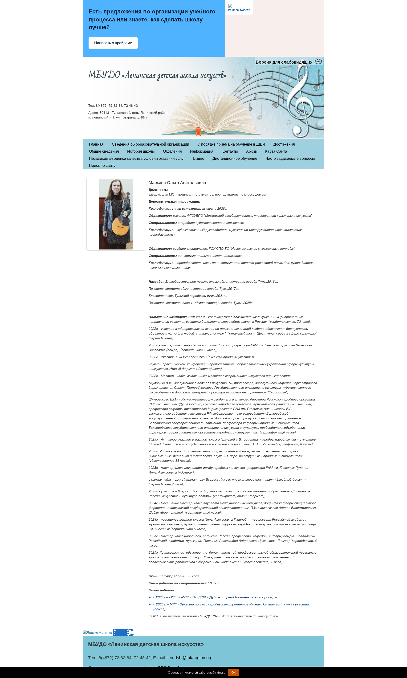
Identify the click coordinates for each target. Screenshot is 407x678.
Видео (198, 158)
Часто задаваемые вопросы (290, 158)
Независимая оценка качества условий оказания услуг (137, 158)
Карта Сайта (276, 151)
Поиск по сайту (102, 165)
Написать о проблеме (113, 43)
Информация (201, 151)
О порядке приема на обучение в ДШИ (231, 144)
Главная (96, 144)
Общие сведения (104, 151)
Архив (251, 151)
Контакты (230, 151)
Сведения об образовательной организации (150, 144)
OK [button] (234, 672)
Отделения (172, 151)
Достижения (284, 144)
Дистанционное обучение (234, 158)
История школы (141, 151)
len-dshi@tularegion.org (189, 657)
